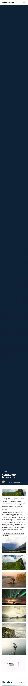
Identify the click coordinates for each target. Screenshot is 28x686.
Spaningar (6, 471)
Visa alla (20, 682)
